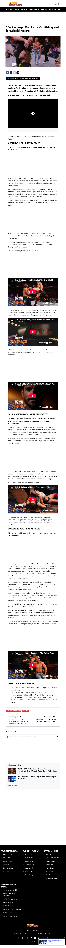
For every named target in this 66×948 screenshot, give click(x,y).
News (23, 9)
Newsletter (52, 9)
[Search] (53, 4)
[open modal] (59, 3)
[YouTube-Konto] (35, 938)
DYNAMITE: (30, 683)
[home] (6, 9)
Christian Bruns (15, 34)
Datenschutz (37, 930)
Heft (59, 9)
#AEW (17, 9)
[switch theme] (56, 3)
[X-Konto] (19, 938)
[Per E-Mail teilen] (14, 72)
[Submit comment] (57, 737)
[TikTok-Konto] (31, 938)
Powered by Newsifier (33, 941)
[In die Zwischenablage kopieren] (17, 72)
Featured (25, 710)
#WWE (10, 9)
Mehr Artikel (12, 785)
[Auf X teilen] (11, 72)
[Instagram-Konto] (27, 938)
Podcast (44, 9)
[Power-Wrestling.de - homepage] (16, 3)
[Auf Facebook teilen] (7, 72)
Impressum (28, 930)
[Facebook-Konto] (23, 938)
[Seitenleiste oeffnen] (7, 4)
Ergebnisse (33, 9)
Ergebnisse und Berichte (14, 710)
